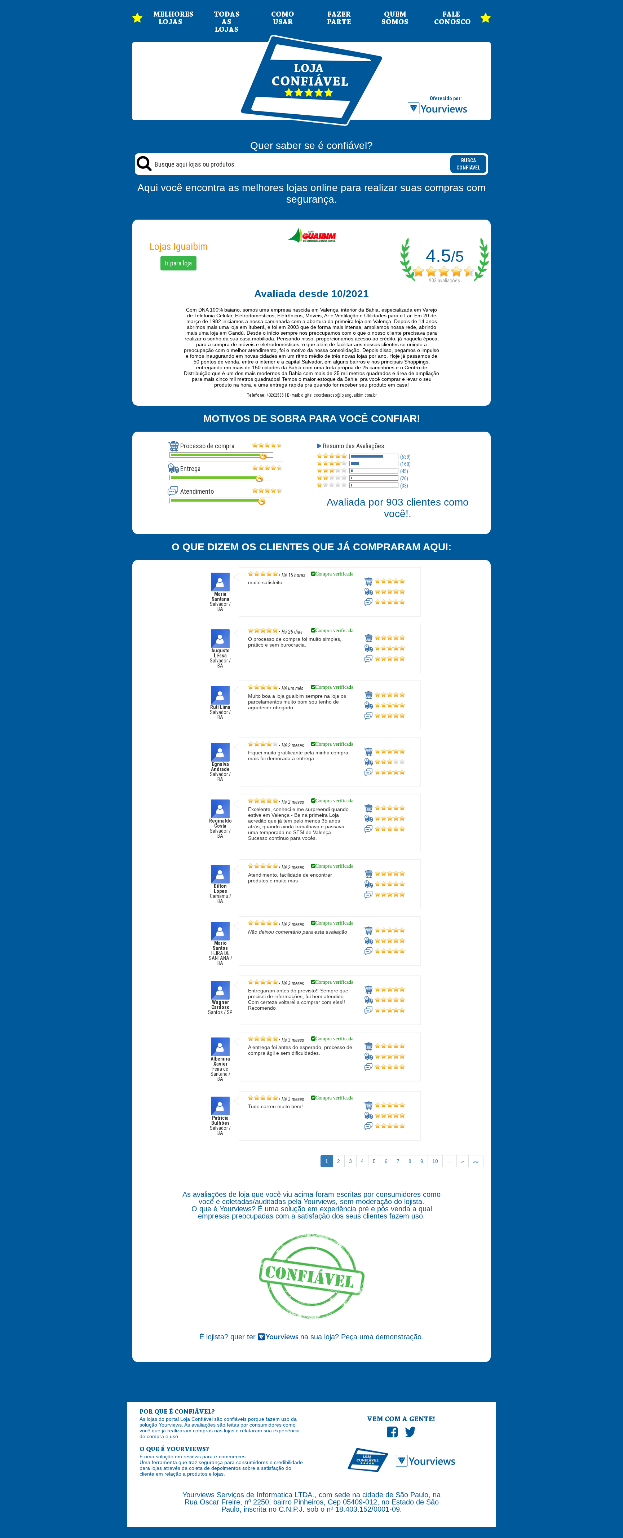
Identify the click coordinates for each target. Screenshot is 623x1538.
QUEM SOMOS (394, 18)
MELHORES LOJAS (170, 18)
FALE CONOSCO (451, 18)
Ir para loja (178, 263)
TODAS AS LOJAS (227, 22)
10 (435, 1161)
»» (476, 1161)
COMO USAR (282, 18)
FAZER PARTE (339, 18)
